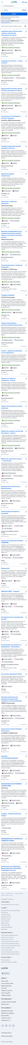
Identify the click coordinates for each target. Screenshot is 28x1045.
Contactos (4, 988)
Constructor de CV (6, 1018)
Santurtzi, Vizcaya (5, 918)
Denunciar (24, 56)
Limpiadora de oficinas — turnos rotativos (12, 62)
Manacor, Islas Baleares (6, 927)
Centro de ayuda (5, 993)
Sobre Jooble (4, 981)
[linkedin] (13, 1025)
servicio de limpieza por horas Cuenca (10, 952)
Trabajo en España (6, 995)
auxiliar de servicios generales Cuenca (10, 954)
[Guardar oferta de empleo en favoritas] (26, 31)
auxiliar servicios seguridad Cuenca (9, 935)
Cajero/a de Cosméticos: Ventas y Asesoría (11, 407)
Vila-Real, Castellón (6, 914)
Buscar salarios (5, 1015)
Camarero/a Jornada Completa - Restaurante (12, 730)
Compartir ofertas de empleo (8, 1002)
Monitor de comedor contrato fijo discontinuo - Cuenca (12, 432)
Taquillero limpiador (7, 295)
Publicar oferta (5, 1004)
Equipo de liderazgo (6, 986)
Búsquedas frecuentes (7, 899)
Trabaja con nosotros (6, 990)
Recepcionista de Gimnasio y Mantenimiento (10, 487)
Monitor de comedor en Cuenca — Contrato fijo (11, 460)
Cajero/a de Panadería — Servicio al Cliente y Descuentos (11, 324)
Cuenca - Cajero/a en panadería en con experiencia (11, 351)
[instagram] (6, 1025)
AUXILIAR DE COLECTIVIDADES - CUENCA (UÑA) (11, 785)
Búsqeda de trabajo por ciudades (9, 962)
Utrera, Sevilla (4, 912)
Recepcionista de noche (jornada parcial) (12, 618)
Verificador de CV (5, 1020)
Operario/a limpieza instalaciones (7, 175)
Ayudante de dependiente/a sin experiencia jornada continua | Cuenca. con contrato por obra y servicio (11, 234)
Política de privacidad (6, 1036)
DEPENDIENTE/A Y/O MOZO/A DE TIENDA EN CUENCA (12, 839)
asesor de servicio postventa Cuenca (10, 943)
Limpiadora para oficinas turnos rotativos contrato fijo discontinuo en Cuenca (11, 33)
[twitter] (9, 1025)
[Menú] (2, 2)
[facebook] (2, 1025)
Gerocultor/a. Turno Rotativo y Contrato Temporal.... (11, 117)
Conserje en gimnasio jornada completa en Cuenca (11, 147)
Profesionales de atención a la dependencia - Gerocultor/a (11, 646)
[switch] (25, 26)
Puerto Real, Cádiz (5, 925)
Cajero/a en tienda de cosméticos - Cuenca (8, 379)
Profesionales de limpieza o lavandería (10, 512)
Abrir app (24, 2)
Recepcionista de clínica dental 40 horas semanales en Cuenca (11, 89)
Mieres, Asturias (5, 923)
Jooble (11, 1041)
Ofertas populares (5, 960)
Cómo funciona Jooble (7, 983)
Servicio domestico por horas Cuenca (10, 904)
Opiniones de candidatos (7, 1013)
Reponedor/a (5, 568)
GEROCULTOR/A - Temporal (10, 591)
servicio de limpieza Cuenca (7, 947)
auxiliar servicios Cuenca (7, 939)
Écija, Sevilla (4, 929)
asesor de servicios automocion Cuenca (10, 945)
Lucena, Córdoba (5, 921)
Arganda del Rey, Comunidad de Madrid (10, 910)
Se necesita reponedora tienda (11, 674)
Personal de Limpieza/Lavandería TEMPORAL (12, 541)
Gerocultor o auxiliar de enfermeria (9, 202)
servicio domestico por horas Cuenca (10, 941)
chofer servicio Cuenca (6, 949)
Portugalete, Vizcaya (6, 916)
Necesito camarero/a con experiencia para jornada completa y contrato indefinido (11, 699)
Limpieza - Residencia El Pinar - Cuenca (11, 814)
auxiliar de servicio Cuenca (7, 937)
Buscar (14, 14)
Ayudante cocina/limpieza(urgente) (9, 757)
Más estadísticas (5, 22)
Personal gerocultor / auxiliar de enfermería (11, 266)
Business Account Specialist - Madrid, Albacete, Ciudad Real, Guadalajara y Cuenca (11, 868)
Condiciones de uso (6, 1033)
